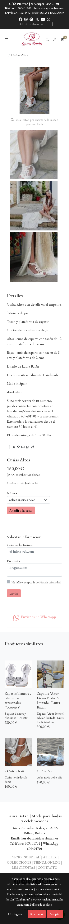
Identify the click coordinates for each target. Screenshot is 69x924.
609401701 (52, 4)
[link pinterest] (31, 19)
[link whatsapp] (48, 19)
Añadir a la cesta (20, 510)
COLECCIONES (19, 862)
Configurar (16, 914)
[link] (31, 39)
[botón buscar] (47, 39)
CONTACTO (47, 867)
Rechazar (36, 914)
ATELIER (50, 857)
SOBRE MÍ (32, 857)
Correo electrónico (20, 545)
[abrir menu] (6, 39)
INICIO (16, 857)
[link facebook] (20, 19)
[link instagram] (26, 19)
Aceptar (55, 914)
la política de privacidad (47, 582)
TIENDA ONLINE (47, 862)
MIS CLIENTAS (24, 867)
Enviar (13, 593)
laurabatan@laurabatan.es (49, 8)
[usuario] (54, 39)
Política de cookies (41, 905)
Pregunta (13, 561)
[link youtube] (43, 19)
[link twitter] (37, 19)
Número (13, 493)
